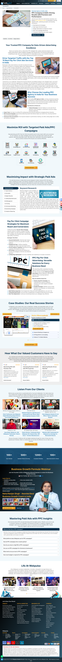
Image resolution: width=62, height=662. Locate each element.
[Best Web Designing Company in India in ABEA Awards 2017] (5, 500)
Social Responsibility (50, 617)
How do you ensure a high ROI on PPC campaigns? (16, 545)
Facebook (4, 643)
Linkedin (22, 643)
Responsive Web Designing (8, 617)
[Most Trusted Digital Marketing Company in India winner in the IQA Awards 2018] (26, 500)
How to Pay (48, 618)
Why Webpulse (49, 608)
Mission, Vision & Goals (51, 606)
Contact (59, 3)
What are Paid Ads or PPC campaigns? (13, 529)
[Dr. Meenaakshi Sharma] (50, 424)
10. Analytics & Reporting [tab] (9, 211)
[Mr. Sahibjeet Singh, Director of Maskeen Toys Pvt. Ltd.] (50, 404)
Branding (48, 621)
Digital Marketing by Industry (23, 622)
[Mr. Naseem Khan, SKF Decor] (31, 424)
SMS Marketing (20, 617)
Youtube (13, 643)
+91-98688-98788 (43, 0)
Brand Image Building (36, 609)
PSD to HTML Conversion (8, 614)
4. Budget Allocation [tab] (8, 195)
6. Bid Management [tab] (8, 201)
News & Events (49, 614)
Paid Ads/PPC (20, 612)
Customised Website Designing (9, 606)
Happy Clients (16, 38)
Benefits (5, 38)
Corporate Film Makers (36, 612)
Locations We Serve (50, 622)
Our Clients (48, 609)
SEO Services (19, 606)
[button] (45, 320)
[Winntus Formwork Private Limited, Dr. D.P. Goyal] (12, 404)
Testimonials (48, 611)
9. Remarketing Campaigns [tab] (10, 208)
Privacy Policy (49, 625)
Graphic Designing (35, 621)
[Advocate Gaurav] (31, 404)
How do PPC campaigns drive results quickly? (15, 541)
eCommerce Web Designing (8, 609)
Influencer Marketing (36, 618)
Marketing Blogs (49, 615)
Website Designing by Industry (9, 612)
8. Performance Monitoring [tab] (10, 206)
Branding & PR (34, 3)
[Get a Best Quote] (2, 659)
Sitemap (47, 627)
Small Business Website (7, 605)
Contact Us (48, 620)
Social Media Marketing (22, 609)
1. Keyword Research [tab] (8, 188)
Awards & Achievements (51, 612)
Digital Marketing (25, 3)
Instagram (9, 643)
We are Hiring (51, 0)
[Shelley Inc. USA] (12, 424)
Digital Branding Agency (36, 611)
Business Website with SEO (8, 608)
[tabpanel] (39, 198)
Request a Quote (36, 35)
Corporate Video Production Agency (37, 615)
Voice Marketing (20, 618)
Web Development (6, 611)
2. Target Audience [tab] (8, 190)
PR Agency (34, 606)
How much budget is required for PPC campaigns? (16, 554)
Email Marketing (20, 615)
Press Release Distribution (37, 608)
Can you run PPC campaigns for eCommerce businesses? (18, 548)
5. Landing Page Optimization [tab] (10, 198)
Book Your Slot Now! (7, 508)
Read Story (19, 508)
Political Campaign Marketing (23, 621)
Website (18, 3)
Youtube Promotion (21, 611)
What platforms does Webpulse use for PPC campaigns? (17, 538)
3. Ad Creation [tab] (7, 193)
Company (47, 3)
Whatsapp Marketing (21, 614)
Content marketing (21, 620)
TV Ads (33, 617)
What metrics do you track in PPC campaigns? (15, 551)
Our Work (53, 3)
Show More (6, 377)
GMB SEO (19, 608)
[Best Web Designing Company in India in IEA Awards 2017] (10, 500)
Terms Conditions (49, 624)
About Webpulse (49, 605)
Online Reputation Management (38, 605)
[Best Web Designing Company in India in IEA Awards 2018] (16, 500)
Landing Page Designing (7, 615)
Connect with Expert (29, 167)
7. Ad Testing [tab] (7, 203)
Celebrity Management (36, 620)
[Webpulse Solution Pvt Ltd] (6, 3)
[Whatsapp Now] (2, 656)
